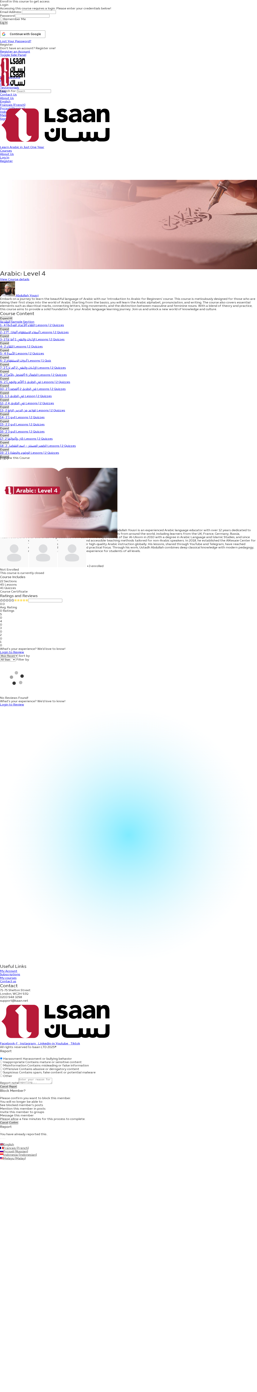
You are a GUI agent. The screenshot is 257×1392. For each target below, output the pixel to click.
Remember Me (14, 19)
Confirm (13, 1122)
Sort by (24, 656)
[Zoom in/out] (0, 1138)
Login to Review (12, 652)
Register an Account (15, 52)
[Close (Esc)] (0, 1095)
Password (7, 16)
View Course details (14, 279)
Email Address (10, 12)
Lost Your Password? (15, 41)
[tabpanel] (128, 304)
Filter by (22, 660)
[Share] (3, 1138)
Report (13, 1086)
